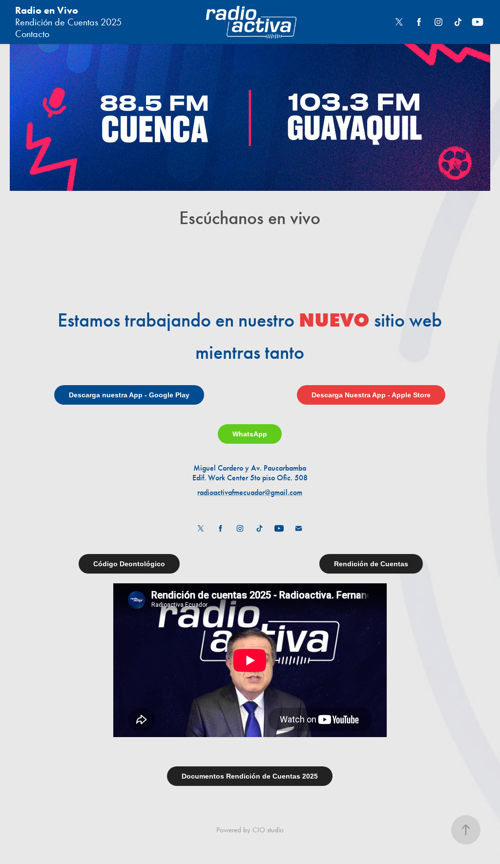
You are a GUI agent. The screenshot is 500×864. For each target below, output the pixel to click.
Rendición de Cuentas (371, 564)
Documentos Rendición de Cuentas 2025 (250, 776)
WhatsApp (249, 434)
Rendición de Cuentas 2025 (68, 22)
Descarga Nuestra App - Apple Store (371, 395)
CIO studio (268, 829)
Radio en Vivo (46, 10)
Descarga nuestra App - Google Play (129, 395)
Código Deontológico (129, 564)
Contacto (32, 34)
